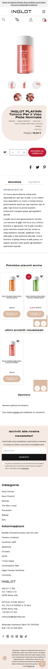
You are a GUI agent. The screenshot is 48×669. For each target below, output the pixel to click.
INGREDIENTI (34, 182)
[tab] (24, 218)
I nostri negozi (8, 561)
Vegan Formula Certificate (13, 570)
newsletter (25, 468)
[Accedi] (31, 20)
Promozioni (6, 510)
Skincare (5, 501)
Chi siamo (6, 551)
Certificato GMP (9, 542)
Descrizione (14, 182)
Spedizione (6, 547)
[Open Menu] (43, 11)
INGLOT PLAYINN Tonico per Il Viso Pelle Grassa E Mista (35, 296)
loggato (16, 412)
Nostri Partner (8, 491)
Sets (4, 520)
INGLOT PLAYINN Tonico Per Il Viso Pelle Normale (12, 361)
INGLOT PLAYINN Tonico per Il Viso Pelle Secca (12, 296)
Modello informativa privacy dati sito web (20, 533)
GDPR (4, 556)
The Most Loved (9, 505)
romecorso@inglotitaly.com (13, 617)
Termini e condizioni (10, 537)
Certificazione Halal (10, 565)
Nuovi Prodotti (8, 496)
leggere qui (30, 666)
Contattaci (6, 575)
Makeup (5, 515)
